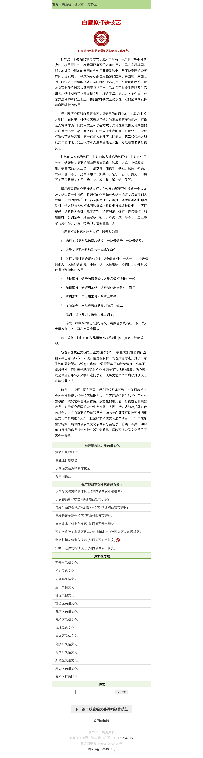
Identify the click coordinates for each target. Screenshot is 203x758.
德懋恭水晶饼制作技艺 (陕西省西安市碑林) (85, 523)
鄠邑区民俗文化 (66, 603)
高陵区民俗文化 (66, 644)
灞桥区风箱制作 (66, 452)
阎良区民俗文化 (66, 652)
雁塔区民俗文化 (66, 611)
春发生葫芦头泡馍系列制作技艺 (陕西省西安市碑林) (91, 507)
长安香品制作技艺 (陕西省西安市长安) (82, 499)
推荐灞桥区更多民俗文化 (102, 445)
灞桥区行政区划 (66, 676)
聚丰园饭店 (63, 476)
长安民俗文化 (64, 571)
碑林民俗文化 (64, 627)
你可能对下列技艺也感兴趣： (102, 484)
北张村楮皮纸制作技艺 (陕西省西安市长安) (85, 540)
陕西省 (66, 4)
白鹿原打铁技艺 (66, 460)
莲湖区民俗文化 (66, 636)
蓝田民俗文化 (64, 587)
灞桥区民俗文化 (66, 619)
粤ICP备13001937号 (101, 749)
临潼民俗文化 (64, 595)
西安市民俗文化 (66, 562)
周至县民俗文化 (66, 579)
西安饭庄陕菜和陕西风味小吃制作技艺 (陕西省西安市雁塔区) (98, 531)
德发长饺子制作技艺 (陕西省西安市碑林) (83, 515)
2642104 (127, 738)
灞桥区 (92, 4)
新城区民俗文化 (66, 660)
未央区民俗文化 (66, 668)
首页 (55, 4)
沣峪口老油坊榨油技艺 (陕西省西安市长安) (85, 548)
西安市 (79, 4)
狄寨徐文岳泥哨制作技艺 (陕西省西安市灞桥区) (88, 491)
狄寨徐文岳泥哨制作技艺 (72, 468)
